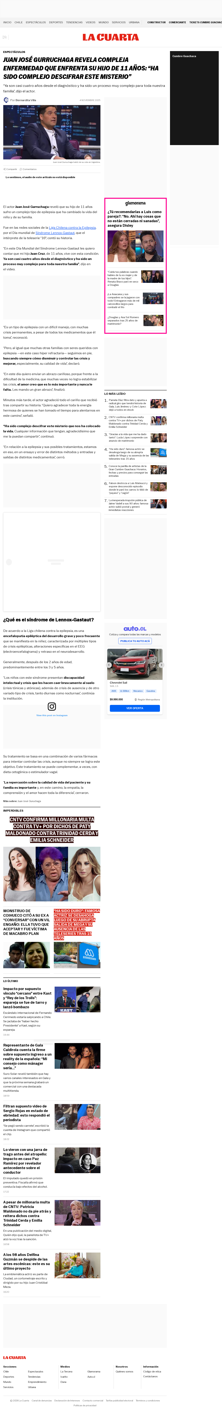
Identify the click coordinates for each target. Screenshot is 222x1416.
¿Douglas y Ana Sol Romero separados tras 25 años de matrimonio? (123, 320)
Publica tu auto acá (135, 641)
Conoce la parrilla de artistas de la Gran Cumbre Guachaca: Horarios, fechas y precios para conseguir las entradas (128, 471)
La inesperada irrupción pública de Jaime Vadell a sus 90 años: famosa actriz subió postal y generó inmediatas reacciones (128, 505)
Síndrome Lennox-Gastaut (55, 232)
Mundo (104, 22)
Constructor (156, 22)
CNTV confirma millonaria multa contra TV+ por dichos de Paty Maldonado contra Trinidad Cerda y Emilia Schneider (128, 422)
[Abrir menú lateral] (6, 37)
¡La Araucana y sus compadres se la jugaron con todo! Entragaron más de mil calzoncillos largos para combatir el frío (124, 301)
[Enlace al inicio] (135, 204)
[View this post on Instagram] (52, 562)
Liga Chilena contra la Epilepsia (72, 227)
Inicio (7, 22)
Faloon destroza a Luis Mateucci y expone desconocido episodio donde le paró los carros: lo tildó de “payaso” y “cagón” (128, 488)
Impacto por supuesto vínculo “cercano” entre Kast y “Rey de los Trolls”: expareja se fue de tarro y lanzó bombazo (27, 998)
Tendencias (74, 22)
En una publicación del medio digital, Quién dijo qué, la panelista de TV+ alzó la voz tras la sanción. (27, 1235)
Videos (90, 22)
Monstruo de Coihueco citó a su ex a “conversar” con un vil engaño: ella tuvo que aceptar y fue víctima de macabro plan (26, 922)
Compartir (11, 169)
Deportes (56, 22)
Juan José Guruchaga (29, 801)
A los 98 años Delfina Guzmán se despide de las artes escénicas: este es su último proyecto (26, 1262)
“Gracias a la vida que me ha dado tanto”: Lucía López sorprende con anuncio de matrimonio (128, 438)
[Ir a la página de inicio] (111, 37)
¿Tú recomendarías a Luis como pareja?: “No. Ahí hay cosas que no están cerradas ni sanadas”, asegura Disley (135, 219)
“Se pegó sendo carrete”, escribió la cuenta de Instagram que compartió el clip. (26, 1130)
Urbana (134, 22)
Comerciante (177, 22)
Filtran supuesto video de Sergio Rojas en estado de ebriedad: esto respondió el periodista (26, 1113)
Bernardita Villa (26, 100)
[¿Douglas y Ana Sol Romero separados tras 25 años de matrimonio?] (154, 321)
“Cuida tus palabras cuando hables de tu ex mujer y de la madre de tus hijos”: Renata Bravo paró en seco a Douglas (123, 278)
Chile (19, 22)
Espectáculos (36, 22)
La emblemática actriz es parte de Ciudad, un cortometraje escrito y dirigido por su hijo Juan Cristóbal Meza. (25, 1280)
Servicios (119, 22)
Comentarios (30, 169)
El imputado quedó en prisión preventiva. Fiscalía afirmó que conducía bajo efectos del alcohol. (25, 1182)
